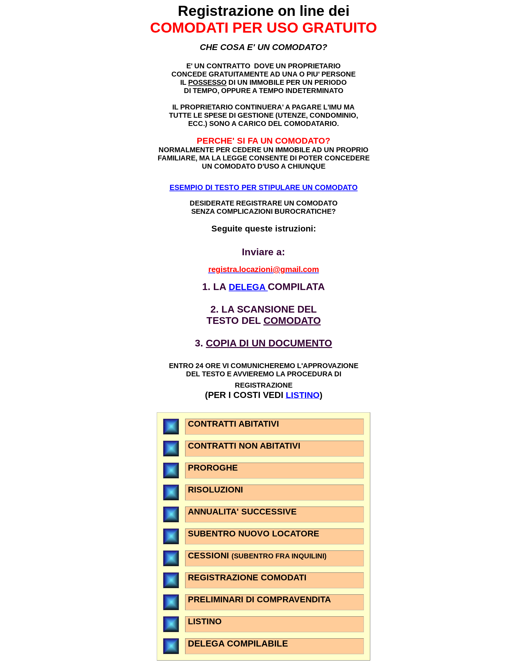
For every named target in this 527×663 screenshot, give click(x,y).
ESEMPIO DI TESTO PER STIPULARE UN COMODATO (264, 187)
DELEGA (248, 287)
